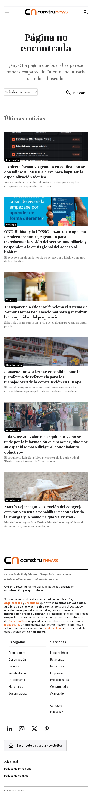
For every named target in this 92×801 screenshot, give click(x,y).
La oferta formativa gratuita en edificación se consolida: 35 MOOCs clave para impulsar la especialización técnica (44, 171)
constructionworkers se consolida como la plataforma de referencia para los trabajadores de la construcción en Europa (42, 376)
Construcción (14, 364)
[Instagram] (22, 729)
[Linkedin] (9, 729)
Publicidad (56, 712)
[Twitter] (34, 729)
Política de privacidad (17, 768)
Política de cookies (16, 776)
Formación (12, 159)
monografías (12, 625)
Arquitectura (13, 430)
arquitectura (13, 603)
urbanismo (32, 603)
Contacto (56, 705)
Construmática (17, 621)
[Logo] (46, 12)
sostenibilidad (53, 628)
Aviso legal (11, 761)
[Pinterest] (47, 729)
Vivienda (11, 224)
